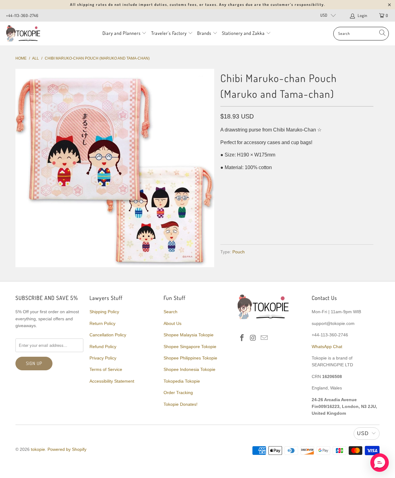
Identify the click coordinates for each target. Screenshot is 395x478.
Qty (224, 180)
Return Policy (102, 323)
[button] (379, 462)
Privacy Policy (102, 357)
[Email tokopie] (264, 338)
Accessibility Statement (111, 381)
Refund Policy (102, 346)
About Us (172, 323)
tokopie (38, 449)
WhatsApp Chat (327, 346)
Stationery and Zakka (243, 33)
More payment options (334, 225)
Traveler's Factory (169, 33)
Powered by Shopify (67, 449)
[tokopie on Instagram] (253, 338)
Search (170, 311)
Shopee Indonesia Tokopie (189, 369)
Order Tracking (178, 392)
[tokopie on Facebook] (242, 338)
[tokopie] (23, 33)
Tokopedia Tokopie (182, 381)
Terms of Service (105, 369)
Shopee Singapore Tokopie (190, 346)
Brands (204, 33)
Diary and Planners (121, 33)
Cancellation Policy (107, 334)
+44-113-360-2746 (22, 15)
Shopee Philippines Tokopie (190, 357)
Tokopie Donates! (181, 404)
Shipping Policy (104, 311)
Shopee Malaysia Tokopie (189, 334)
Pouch (238, 251)
